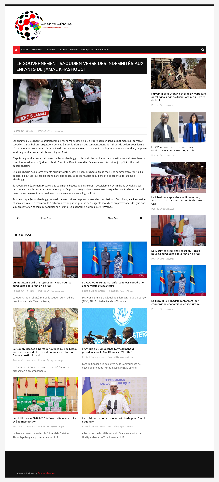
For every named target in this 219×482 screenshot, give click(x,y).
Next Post (113, 218)
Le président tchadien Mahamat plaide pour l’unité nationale (113, 420)
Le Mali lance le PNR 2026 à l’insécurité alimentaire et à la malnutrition (44, 420)
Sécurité (62, 49)
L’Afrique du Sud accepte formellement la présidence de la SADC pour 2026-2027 (108, 350)
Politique (50, 49)
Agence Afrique (57, 131)
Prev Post (46, 218)
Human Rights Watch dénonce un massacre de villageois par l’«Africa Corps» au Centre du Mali (178, 97)
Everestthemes (46, 473)
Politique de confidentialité (94, 49)
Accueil (24, 49)
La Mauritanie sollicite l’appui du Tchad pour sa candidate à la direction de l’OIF (42, 284)
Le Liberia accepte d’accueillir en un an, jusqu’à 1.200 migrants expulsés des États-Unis (178, 200)
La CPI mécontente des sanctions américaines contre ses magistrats (173, 148)
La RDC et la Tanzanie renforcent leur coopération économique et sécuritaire (113, 284)
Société (73, 49)
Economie (37, 49)
